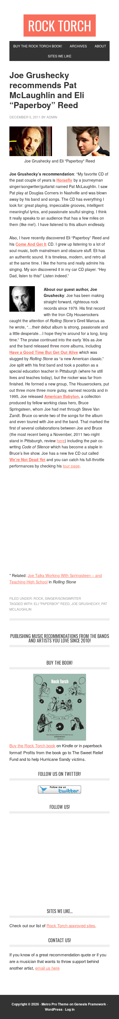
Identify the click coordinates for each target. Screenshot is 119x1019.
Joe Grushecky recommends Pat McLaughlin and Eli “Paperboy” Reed (46, 90)
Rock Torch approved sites (70, 925)
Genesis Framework (90, 1004)
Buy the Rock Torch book (32, 745)
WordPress (54, 1009)
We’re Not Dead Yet (27, 459)
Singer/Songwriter (63, 598)
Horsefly (64, 180)
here (61, 440)
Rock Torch (59, 25)
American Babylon (61, 396)
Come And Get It (30, 244)
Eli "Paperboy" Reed (52, 603)
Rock (38, 598)
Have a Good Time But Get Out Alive (43, 352)
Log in (69, 1009)
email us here (47, 968)
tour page (71, 466)
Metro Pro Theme (55, 1004)
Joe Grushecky (85, 603)
